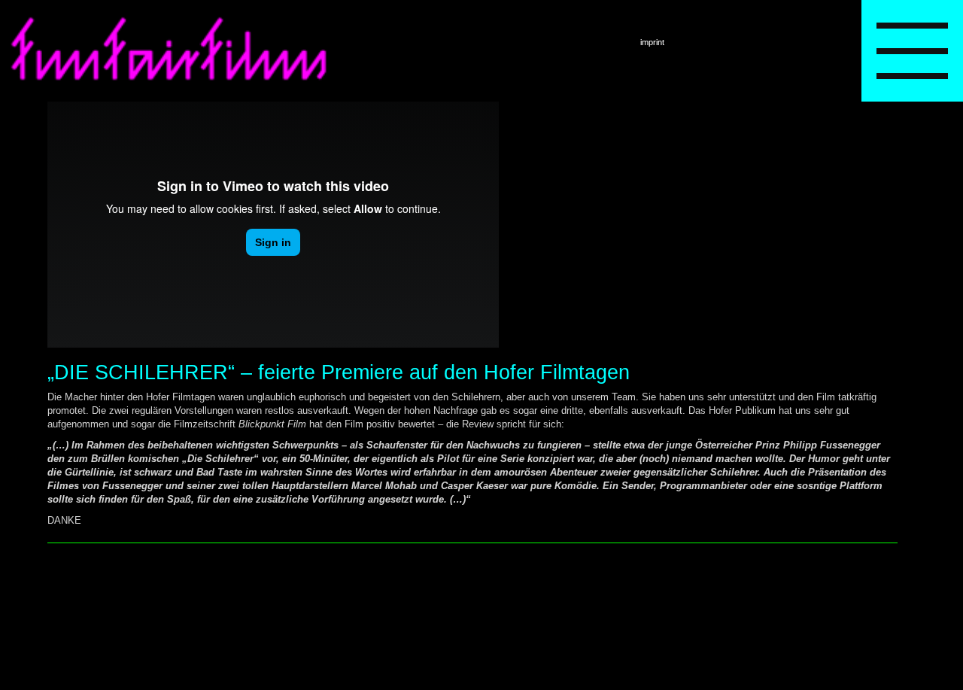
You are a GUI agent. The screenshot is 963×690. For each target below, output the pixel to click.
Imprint (652, 42)
